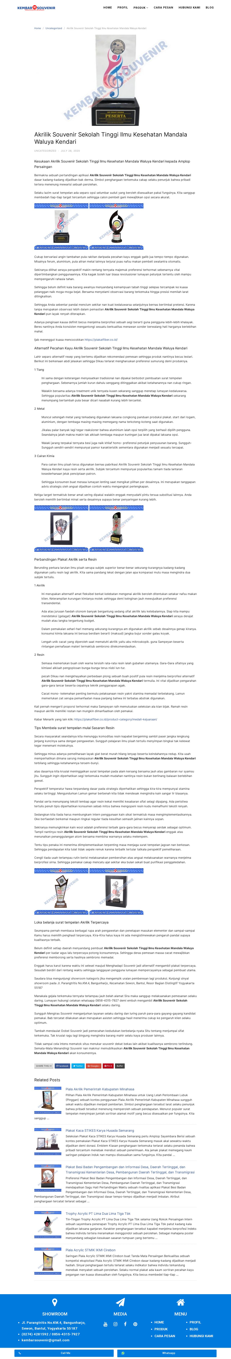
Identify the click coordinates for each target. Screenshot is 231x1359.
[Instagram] (115, 1324)
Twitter (79, 1066)
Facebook (63, 1066)
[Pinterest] (135, 1324)
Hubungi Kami (189, 7)
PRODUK (161, 1329)
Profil (122, 7)
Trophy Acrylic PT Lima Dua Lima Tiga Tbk (98, 1213)
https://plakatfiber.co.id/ (101, 339)
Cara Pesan (163, 7)
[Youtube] (105, 1324)
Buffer (120, 1066)
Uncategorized (53, 28)
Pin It (109, 1066)
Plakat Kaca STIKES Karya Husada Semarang (100, 1130)
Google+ (95, 1066)
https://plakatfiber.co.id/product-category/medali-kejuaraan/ (115, 719)
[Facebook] (125, 1324)
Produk (139, 7)
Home (107, 7)
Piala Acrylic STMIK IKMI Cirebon (91, 1250)
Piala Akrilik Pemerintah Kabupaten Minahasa (100, 1089)
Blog (210, 7)
